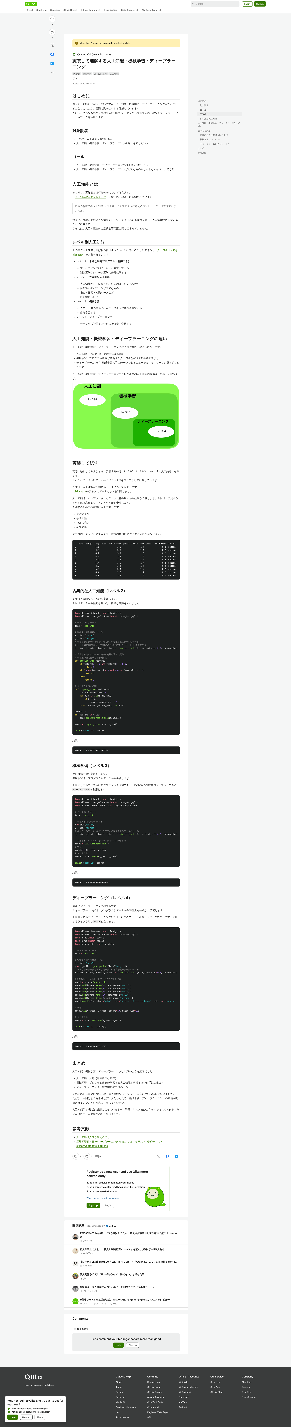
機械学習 (87, 73)
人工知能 (114, 73)
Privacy (119, 1392)
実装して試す (204, 130)
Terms (119, 1387)
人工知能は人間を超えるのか (93, 1137)
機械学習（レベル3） (210, 139)
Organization (110, 10)
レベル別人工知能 (208, 118)
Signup (260, 4)
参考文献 (202, 152)
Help (118, 1412)
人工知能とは (204, 114)
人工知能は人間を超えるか (90, 196)
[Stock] (52, 32)
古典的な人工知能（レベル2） (214, 135)
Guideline (120, 1397)
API (149, 1417)
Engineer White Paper (158, 1412)
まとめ (201, 148)
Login (247, 4)
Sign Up (133, 1345)
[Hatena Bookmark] (52, 63)
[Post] (52, 45)
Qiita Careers (129, 9)
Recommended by (96, 1226)
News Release (249, 1397)
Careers (246, 1387)
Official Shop (216, 1392)
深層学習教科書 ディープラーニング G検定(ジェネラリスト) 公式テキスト (119, 1141)
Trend (30, 10)
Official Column (90, 9)
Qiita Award (153, 1407)
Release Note (154, 1382)
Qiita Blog (246, 1392)
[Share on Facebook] (52, 54)
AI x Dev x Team (151, 9)
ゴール (203, 109)
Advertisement (123, 1417)
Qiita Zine (215, 1387)
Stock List (41, 10)
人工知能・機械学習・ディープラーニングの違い (219, 124)
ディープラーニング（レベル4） (215, 143)
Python (76, 73)
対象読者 (204, 105)
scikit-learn (79, 491)
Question (55, 10)
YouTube (183, 1402)
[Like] (52, 18)
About (119, 1382)
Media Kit (120, 1402)
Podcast (183, 1407)
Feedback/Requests (126, 1407)
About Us (246, 1382)
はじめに (202, 101)
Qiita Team (215, 1382)
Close (40, 1417)
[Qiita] (31, 4)
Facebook (184, 1397)
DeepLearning (101, 73)
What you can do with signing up (103, 1198)
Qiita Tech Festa (155, 1402)
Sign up (26, 1417)
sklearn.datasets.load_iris (92, 1145)
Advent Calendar (155, 1397)
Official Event (70, 10)
